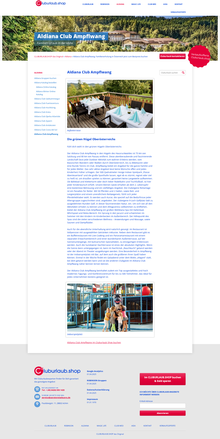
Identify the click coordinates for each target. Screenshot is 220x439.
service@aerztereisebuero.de (56, 397)
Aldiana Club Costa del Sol (45, 129)
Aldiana (120, 4)
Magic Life (136, 4)
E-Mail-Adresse (146, 401)
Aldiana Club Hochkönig (45, 107)
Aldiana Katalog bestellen (45, 82)
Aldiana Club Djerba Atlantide (47, 116)
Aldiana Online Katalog (46, 87)
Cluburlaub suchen (183, 72)
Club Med (152, 4)
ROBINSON (104, 4)
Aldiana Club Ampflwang (46, 134)
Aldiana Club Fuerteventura (46, 103)
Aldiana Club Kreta (42, 112)
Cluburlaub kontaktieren (172, 56)
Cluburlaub (87, 4)
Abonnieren (163, 413)
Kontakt (178, 4)
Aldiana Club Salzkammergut (47, 98)
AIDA (165, 4)
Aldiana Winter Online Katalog (45, 93)
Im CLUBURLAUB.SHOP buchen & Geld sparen (162, 379)
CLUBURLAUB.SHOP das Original (48, 56)
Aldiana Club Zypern (43, 121)
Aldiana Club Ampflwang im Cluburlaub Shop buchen (94, 342)
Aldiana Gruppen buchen (45, 78)
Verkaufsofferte (178, 12)
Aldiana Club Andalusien (45, 125)
